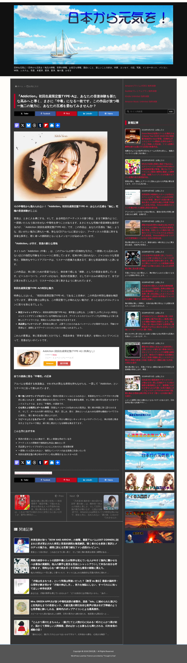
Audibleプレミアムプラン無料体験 (141, 91)
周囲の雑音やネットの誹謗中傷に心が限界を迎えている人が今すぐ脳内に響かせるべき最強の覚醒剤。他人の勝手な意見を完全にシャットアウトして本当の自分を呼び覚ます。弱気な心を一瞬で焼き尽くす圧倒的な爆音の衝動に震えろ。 (74, 564)
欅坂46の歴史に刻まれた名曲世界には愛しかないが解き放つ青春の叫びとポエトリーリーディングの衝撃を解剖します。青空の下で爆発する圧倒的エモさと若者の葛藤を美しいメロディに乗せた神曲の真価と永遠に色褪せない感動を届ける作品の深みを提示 (149, 355)
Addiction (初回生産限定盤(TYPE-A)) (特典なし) (69, 351)
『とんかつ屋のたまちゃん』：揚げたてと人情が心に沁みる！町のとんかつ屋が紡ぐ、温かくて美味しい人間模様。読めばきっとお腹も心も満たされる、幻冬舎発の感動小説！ (74, 626)
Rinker (55, 354)
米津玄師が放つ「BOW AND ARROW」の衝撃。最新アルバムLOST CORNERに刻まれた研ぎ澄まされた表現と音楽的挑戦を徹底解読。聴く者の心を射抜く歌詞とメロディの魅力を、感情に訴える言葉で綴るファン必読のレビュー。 (74, 543)
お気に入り (34, 86)
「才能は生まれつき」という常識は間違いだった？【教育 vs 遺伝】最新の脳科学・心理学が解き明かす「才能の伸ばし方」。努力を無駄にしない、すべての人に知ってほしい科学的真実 (75, 584)
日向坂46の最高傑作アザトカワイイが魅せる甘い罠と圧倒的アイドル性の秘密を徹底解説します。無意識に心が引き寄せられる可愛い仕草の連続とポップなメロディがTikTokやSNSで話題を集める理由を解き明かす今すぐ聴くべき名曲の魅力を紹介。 (149, 388)
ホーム (20, 86)
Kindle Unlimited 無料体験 (137, 96)
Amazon (49, 363)
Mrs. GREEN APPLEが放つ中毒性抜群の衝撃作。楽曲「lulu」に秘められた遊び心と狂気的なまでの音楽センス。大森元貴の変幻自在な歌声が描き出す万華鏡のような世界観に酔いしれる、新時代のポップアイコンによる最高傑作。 (74, 605)
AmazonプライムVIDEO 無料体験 (140, 85)
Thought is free (109, 656)
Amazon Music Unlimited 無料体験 (141, 101)
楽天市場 (64, 363)
